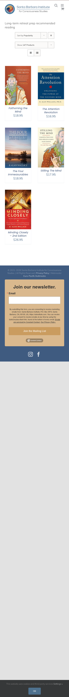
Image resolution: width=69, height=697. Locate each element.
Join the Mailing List (34, 331)
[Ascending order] (51, 35)
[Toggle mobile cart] (62, 8)
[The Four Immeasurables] (18, 129)
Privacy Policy (42, 273)
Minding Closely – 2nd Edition (18, 234)
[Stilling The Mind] (51, 129)
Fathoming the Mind (18, 109)
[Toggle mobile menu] (62, 5)
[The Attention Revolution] (51, 68)
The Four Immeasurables (18, 172)
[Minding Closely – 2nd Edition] (18, 192)
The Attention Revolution (51, 110)
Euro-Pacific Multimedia (34, 276)
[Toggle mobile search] (56, 5)
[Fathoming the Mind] (18, 68)
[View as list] (37, 53)
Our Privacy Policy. (48, 322)
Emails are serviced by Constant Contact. (36, 320)
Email (12, 293)
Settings (57, 684)
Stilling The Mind (51, 170)
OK (34, 691)
